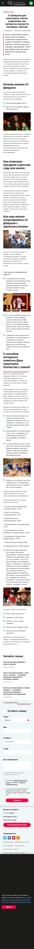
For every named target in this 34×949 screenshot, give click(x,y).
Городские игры (8, 842)
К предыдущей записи (10, 702)
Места (16, 849)
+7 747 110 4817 (9, 813)
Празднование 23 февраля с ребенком (15, 371)
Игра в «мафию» (8, 845)
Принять (8, 907)
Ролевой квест (8, 849)
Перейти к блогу (8, 12)
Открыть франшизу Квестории (17, 825)
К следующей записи (24, 704)
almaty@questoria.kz (10, 817)
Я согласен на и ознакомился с (16, 782)
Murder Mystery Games (22, 842)
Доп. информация (10, 760)
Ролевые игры (19, 845)
